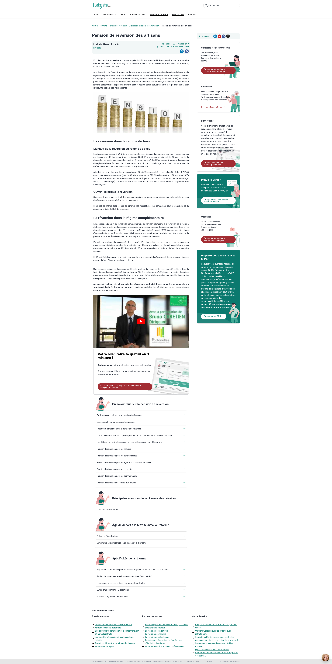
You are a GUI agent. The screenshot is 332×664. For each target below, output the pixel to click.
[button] (182, 51)
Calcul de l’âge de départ (108, 536)
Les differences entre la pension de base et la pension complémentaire (129, 442)
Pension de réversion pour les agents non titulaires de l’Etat (124, 462)
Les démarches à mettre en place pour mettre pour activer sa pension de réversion (134, 435)
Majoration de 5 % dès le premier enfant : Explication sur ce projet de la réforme (133, 569)
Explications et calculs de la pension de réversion (119, 415)
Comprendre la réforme (107, 509)
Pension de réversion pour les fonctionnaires (117, 456)
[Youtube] (219, 36)
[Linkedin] (215, 36)
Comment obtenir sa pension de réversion (115, 422)
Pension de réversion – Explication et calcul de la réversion (134, 26)
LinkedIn (97, 48)
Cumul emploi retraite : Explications (113, 590)
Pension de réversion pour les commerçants (117, 476)
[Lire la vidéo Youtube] (141, 321)
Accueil (95, 26)
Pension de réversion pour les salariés (114, 449)
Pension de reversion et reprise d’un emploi (116, 482)
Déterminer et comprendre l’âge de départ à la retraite (121, 543)
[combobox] (221, 5)
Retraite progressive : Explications (112, 596)
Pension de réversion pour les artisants (114, 469)
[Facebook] (224, 36)
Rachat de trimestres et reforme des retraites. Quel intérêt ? (124, 576)
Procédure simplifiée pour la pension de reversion (119, 429)
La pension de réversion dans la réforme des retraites (121, 583)
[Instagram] (228, 36)
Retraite (103, 26)
